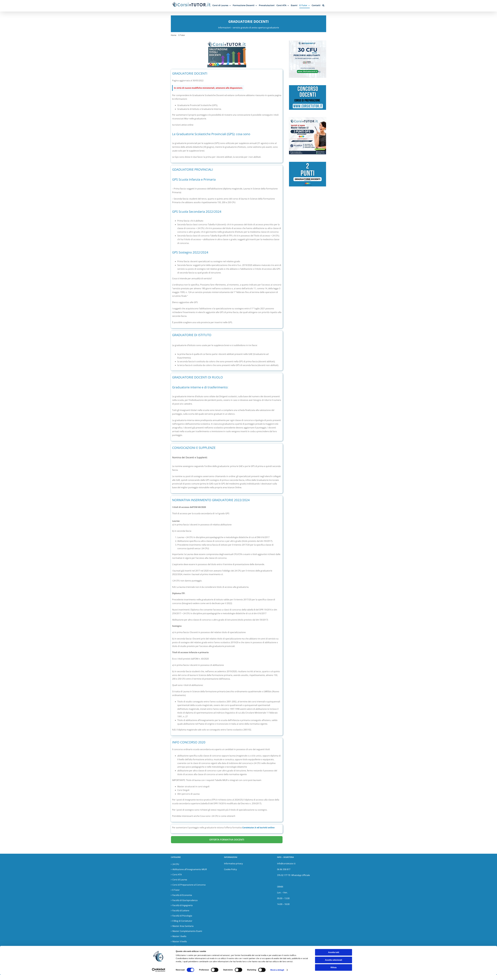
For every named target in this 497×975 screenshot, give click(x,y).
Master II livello (179, 941)
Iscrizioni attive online (182, 124)
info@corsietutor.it (286, 863)
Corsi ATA (177, 874)
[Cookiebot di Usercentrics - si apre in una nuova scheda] (158, 970)
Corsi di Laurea (179, 879)
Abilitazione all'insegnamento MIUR (189, 869)
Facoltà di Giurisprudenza (185, 900)
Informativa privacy (233, 863)
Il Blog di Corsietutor (182, 920)
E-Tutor (176, 890)
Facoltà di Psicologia (182, 915)
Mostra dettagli (277, 970)
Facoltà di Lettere (180, 910)
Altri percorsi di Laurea (188, 793)
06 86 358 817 (283, 869)
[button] (323, 5)
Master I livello (179, 936)
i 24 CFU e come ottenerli (223, 816)
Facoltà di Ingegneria (182, 905)
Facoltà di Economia (182, 895)
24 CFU (175, 864)
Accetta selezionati (333, 960)
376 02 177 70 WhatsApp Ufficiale (293, 875)
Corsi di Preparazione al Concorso (189, 884)
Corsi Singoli (183, 790)
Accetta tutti (333, 952)
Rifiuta (334, 967)
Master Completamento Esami (187, 931)
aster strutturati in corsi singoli (194, 786)
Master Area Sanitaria (182, 926)
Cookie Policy (230, 869)
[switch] (214, 970)
